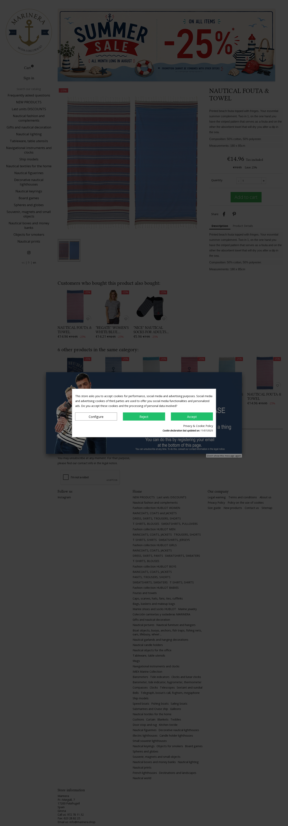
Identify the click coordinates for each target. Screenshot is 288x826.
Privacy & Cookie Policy (198, 426)
